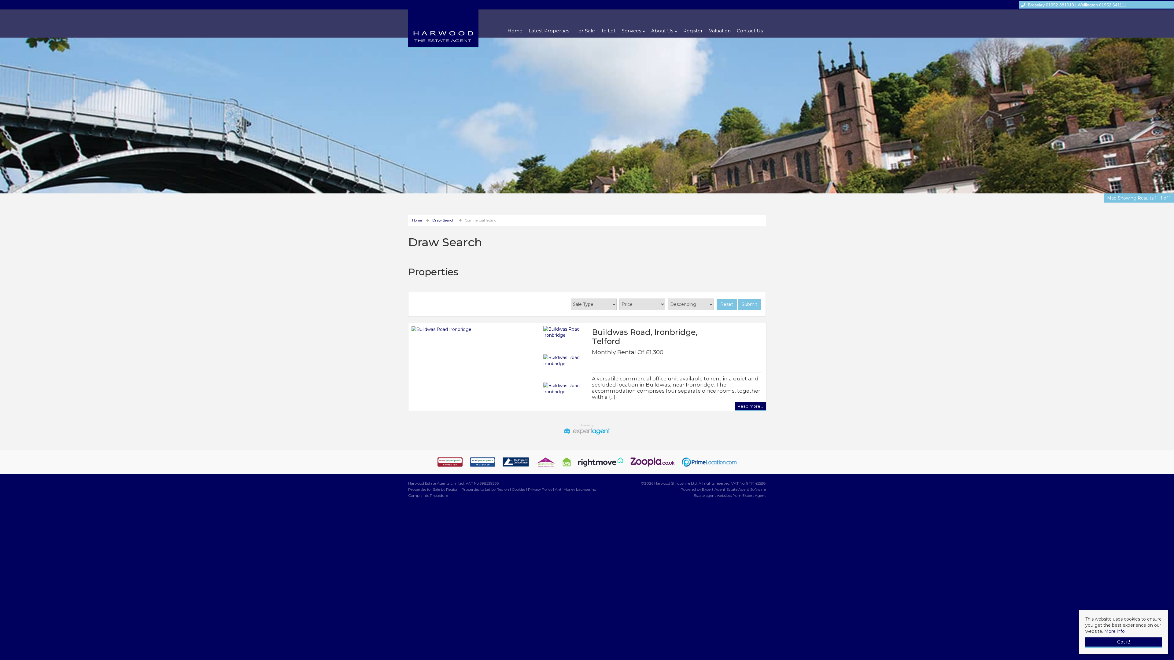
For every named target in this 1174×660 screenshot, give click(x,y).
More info (1114, 631)
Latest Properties (549, 31)
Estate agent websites (713, 495)
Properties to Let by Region (485, 489)
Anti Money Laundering (575, 489)
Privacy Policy (540, 489)
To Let (608, 31)
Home (515, 31)
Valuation (720, 31)
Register (693, 31)
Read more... (750, 406)
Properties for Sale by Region (433, 489)
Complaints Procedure (428, 495)
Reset (726, 304)
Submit (749, 304)
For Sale (585, 31)
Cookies (518, 489)
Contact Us (750, 31)
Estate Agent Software (746, 489)
